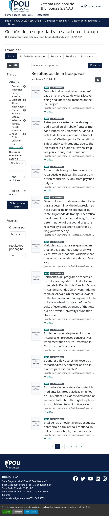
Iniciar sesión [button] (95, 6)
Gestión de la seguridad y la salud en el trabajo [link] (86, 20)
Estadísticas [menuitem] (43, 14)
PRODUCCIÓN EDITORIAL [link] (27, 20)
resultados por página (16, 247)
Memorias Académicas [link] (56, 20)
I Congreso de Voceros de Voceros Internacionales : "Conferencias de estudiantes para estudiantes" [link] (68, 365)
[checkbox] (10, 86)
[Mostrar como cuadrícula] (16, 65)
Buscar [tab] (11, 56)
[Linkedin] (98, 478)
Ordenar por (17, 227)
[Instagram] (105, 478)
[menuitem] (28, 15)
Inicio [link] (8, 20)
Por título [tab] (71, 56)
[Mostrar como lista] (10, 65)
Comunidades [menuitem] (12, 14)
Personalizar (31, 511)
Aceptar (6, 511)
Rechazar (18, 511)
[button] (19, 5)
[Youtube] (90, 478)
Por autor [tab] (56, 56)
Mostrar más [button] (16, 147)
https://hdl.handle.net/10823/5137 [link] (63, 37)
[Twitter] (82, 478)
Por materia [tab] (87, 56)
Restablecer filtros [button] (18, 205)
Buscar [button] (96, 65)
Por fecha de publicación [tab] (33, 56)
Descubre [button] (27, 14)
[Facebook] (75, 478)
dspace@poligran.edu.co (15, 498)
